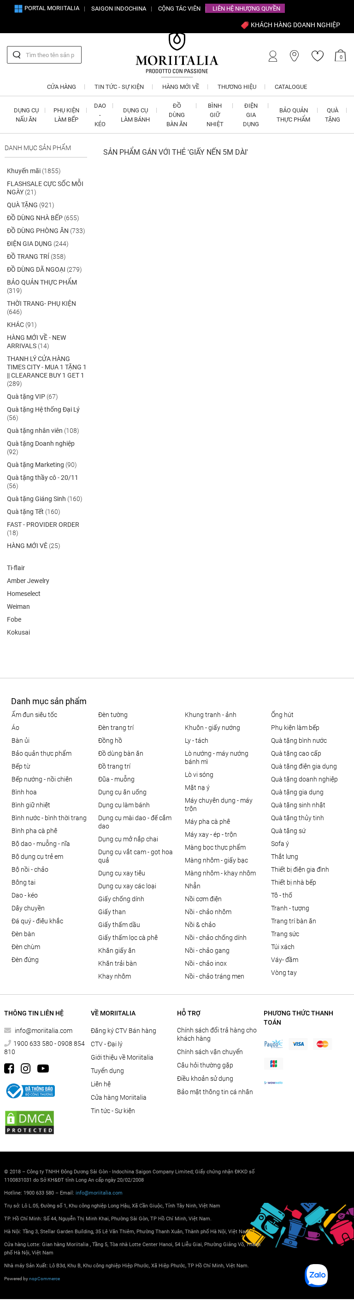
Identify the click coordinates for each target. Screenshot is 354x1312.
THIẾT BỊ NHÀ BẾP (293, 882)
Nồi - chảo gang (207, 950)
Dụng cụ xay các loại (127, 886)
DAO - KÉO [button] (100, 115)
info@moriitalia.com (43, 1030)
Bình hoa (24, 792)
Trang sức (285, 934)
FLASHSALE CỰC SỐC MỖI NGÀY (45, 188)
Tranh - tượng (290, 908)
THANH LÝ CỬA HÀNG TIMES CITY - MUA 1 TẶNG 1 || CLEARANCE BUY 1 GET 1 (47, 371)
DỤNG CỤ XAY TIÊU (121, 873)
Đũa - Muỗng (116, 779)
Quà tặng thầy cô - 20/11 (42, 482)
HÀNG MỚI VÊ (33, 545)
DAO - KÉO (25, 895)
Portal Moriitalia (51, 8)
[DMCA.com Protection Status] (29, 1122)
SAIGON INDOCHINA (118, 8)
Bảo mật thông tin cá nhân (215, 1092)
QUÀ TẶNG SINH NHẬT (298, 805)
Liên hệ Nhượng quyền (246, 8)
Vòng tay (284, 972)
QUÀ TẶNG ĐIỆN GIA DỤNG (304, 766)
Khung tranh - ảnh (210, 714)
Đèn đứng (25, 959)
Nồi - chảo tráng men (214, 976)
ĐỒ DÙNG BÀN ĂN (120, 753)
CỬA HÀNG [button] (61, 86)
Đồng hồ (110, 740)
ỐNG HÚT (282, 714)
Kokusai (18, 632)
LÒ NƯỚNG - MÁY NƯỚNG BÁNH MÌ (216, 757)
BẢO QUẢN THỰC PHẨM (42, 286)
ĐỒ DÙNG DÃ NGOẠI (44, 269)
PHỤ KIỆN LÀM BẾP (295, 727)
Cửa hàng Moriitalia (119, 1097)
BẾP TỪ (21, 766)
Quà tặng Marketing (42, 464)
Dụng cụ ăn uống (122, 792)
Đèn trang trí (116, 727)
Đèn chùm (26, 946)
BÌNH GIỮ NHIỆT (31, 805)
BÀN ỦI (21, 740)
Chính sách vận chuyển (210, 1051)
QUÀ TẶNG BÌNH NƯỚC (299, 740)
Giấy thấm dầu (119, 924)
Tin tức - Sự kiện (113, 1110)
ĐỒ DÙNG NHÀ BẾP (43, 218)
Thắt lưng (284, 856)
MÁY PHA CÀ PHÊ (207, 821)
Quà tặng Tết (33, 511)
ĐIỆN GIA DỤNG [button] (251, 115)
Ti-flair (16, 567)
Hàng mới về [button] (180, 86)
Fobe (14, 619)
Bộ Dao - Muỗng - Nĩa (41, 843)
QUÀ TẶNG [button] (332, 115)
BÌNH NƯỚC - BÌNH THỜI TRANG (49, 818)
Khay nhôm (114, 976)
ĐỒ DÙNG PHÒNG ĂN (46, 230)
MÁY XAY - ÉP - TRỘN (211, 834)
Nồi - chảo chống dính (216, 937)
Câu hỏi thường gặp (205, 1065)
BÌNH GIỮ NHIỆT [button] (215, 115)
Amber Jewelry (28, 580)
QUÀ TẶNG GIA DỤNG (297, 792)
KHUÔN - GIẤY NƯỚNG (212, 727)
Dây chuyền (28, 908)
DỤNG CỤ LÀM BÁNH (124, 805)
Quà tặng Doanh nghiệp (41, 447)
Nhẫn (193, 886)
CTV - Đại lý (107, 1044)
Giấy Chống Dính (121, 899)
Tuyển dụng (107, 1070)
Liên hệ (101, 1084)
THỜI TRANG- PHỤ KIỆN (41, 307)
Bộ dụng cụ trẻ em (37, 856)
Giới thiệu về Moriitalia (122, 1057)
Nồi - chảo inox (206, 963)
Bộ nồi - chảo (30, 869)
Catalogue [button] (291, 86)
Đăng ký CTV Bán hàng (123, 1030)
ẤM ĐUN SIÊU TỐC (34, 714)
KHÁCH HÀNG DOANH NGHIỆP (294, 25)
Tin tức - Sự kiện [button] (119, 86)
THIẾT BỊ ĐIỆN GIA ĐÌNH (300, 869)
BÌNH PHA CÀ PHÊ (34, 830)
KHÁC (22, 324)
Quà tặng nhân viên (43, 430)
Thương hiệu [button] (237, 86)
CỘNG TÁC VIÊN (179, 8)
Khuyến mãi (34, 171)
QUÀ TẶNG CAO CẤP (296, 753)
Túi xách (283, 946)
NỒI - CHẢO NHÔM (208, 911)
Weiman (18, 606)
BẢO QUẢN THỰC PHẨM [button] (293, 115)
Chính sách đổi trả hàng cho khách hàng (217, 1034)
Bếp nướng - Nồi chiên (42, 779)
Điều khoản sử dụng (205, 1078)
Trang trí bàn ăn (293, 921)
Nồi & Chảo (200, 924)
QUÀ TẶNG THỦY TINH (297, 818)
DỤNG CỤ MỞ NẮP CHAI (128, 839)
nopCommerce (44, 1278)
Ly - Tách (196, 740)
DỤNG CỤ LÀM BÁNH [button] (135, 115)
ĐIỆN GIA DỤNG (38, 243)
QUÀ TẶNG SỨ (288, 830)
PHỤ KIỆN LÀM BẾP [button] (66, 115)
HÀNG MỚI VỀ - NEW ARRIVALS (36, 342)
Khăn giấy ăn (117, 950)
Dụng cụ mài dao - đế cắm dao (134, 822)
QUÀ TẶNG (30, 205)
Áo (15, 727)
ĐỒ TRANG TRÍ (36, 256)
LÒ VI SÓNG (199, 774)
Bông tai (23, 882)
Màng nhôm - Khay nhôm (220, 873)
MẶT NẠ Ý (197, 787)
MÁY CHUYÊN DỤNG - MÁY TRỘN (219, 804)
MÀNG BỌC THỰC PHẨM (215, 847)
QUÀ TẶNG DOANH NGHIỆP (304, 779)
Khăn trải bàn (117, 963)
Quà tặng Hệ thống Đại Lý (43, 413)
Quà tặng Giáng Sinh (45, 498)
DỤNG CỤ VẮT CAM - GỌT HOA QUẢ (135, 856)
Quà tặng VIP (32, 396)
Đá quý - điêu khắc (37, 921)
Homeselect (24, 593)
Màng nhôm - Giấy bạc (216, 860)
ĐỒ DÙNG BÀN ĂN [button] (176, 115)
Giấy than (112, 911)
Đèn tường (113, 714)
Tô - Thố (281, 895)
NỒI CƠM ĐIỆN (203, 899)
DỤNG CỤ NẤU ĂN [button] (26, 115)
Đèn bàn (23, 934)
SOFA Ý (280, 843)
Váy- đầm (284, 959)
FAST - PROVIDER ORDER (43, 528)
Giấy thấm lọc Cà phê (128, 937)
